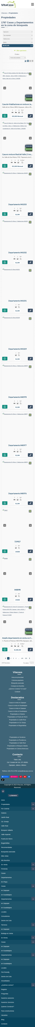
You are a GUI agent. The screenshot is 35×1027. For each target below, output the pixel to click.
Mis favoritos (5, 860)
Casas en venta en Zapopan (17, 702)
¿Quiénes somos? (7, 985)
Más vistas (4, 856)
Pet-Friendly (5, 972)
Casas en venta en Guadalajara (17, 705)
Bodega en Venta (7, 933)
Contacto (17, 691)
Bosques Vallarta (7, 830)
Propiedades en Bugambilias (17, 725)
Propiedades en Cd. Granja (17, 722)
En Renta (4, 938)
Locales (3, 912)
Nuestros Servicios (7, 1002)
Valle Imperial (5, 834)
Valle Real (4, 826)
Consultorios (5, 916)
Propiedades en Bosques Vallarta (17, 746)
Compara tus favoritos (17, 686)
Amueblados (5, 981)
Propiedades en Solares (17, 714)
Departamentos (6, 877)
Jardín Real (5, 817)
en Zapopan (5, 890)
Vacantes (4, 1015)
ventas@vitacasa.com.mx (25, 771)
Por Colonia (5, 809)
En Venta (4, 864)
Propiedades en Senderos (17, 737)
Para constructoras (7, 1011)
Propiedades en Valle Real (17, 743)
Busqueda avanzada (8, 852)
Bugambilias (5, 843)
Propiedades (5, 804)
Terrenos (4, 925)
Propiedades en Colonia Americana (17, 748)
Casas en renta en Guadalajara (17, 711)
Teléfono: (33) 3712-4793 (9, 771)
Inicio (3, 800)
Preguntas (4, 994)
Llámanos (13, 795)
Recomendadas (6, 847)
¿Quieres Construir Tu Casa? (17, 689)
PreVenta (4, 869)
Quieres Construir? (7, 1006)
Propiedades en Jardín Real (17, 720)
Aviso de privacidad (17, 677)
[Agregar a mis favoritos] (30, 74)
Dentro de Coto (6, 920)
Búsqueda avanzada (17, 683)
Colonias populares (17, 680)
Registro (4, 989)
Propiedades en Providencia (17, 740)
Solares (3, 813)
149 (22, 658)
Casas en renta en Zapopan (17, 708)
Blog (2, 1019)
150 (26, 658)
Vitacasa (4, 13)
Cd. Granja (5, 821)
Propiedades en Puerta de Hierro (17, 717)
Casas (3, 873)
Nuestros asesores (7, 998)
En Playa (4, 882)
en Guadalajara (6, 895)
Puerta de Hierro (6, 839)
